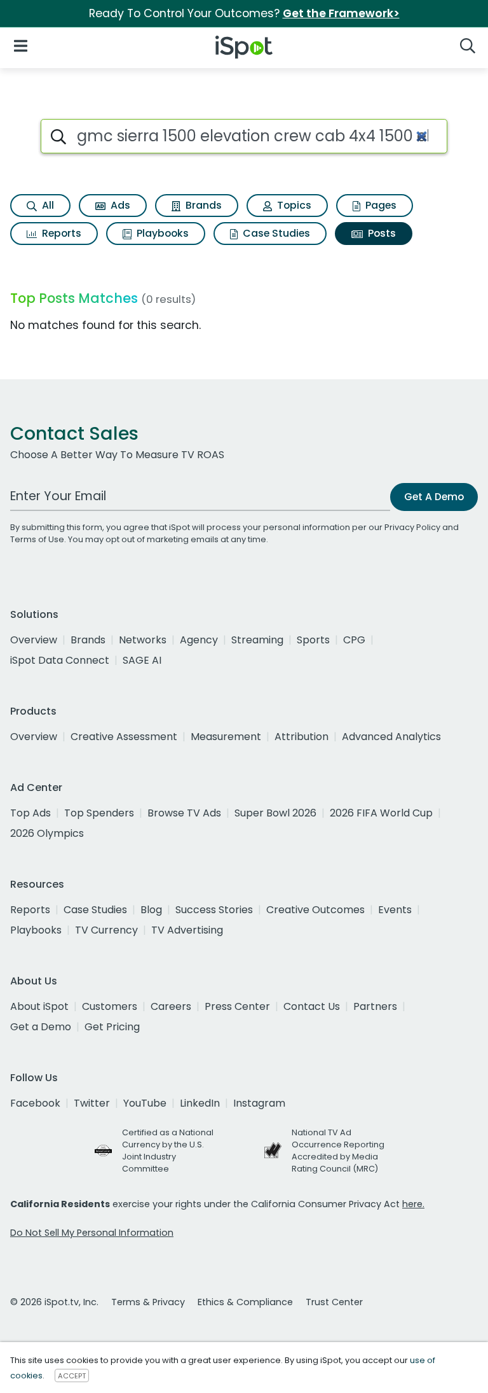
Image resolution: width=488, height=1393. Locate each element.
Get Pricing (112, 1026)
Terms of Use (37, 539)
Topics (292, 205)
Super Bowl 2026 (275, 813)
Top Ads (30, 813)
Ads (119, 205)
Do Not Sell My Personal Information (91, 1232)
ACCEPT (72, 1376)
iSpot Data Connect (59, 660)
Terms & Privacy (148, 1302)
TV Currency (106, 930)
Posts (380, 233)
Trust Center (334, 1302)
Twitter (92, 1103)
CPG (354, 640)
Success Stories (214, 909)
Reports (60, 233)
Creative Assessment (124, 736)
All (46, 205)
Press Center (237, 1006)
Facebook (35, 1103)
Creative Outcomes (315, 909)
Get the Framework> (341, 13)
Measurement (226, 736)
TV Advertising (187, 930)
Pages (379, 205)
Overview (33, 640)
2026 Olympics (47, 833)
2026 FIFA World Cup (381, 813)
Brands (202, 205)
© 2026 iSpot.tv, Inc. (54, 1302)
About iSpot (39, 1006)
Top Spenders (99, 813)
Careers (171, 1006)
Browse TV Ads (184, 813)
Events (395, 909)
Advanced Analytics (391, 736)
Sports (313, 640)
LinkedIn (200, 1103)
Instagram (259, 1103)
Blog (151, 909)
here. (413, 1204)
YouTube (144, 1103)
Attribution (301, 736)
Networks (142, 640)
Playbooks (161, 233)
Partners (375, 1006)
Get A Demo (434, 496)
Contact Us (311, 1006)
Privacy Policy (412, 527)
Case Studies (275, 233)
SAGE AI (142, 660)
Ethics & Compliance (245, 1302)
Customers (109, 1006)
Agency (199, 640)
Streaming (257, 640)
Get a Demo (40, 1026)
